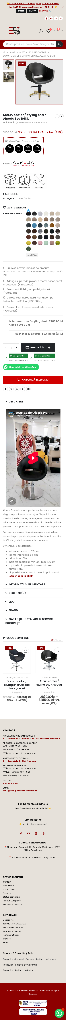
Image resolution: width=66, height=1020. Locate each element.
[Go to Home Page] (4, 52)
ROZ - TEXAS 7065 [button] (40, 243)
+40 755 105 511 (11, 783)
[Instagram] (56, 18)
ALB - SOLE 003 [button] (46, 213)
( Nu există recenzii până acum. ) (31, 122)
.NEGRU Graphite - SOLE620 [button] (34, 213)
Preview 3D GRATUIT (13, 904)
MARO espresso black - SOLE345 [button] (51, 231)
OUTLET (9, 678)
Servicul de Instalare (13, 927)
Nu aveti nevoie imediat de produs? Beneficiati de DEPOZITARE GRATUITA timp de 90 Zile (32, 271)
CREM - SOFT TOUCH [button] (57, 225)
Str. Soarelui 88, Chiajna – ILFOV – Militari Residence (31, 738)
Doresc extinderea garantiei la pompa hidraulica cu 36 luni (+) (28, 299)
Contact (7, 881)
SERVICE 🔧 (45, 10)
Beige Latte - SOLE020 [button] (28, 219)
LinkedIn (17, 389)
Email (28, 389)
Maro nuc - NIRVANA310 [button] (34, 237)
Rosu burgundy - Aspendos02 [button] (34, 243)
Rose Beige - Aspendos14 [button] (28, 243)
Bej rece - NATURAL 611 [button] (57, 219)
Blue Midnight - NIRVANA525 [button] (40, 225)
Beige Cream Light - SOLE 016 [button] (57, 213)
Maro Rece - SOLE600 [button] (46, 237)
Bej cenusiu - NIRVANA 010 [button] (51, 219)
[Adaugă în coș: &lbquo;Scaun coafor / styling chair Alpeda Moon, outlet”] (25, 650)
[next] (61, 116)
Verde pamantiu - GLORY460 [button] (28, 248)
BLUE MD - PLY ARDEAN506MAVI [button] (34, 225)
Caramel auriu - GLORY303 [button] (51, 225)
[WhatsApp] (61, 18)
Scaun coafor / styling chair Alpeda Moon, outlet (16, 684)
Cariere (7, 938)
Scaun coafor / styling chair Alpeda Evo (49, 684)
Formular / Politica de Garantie (20, 964)
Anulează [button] (32, 255)
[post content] (17, 659)
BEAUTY (32, 11)
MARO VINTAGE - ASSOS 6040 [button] (51, 237)
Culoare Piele (12, 213)
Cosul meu (8, 885)
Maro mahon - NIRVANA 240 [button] (28, 237)
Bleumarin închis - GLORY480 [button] (28, 225)
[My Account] (41, 31)
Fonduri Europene (12, 900)
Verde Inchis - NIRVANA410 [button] (51, 243)
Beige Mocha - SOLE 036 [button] (34, 219)
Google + (22, 389)
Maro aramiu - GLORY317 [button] (40, 231)
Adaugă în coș (40, 347)
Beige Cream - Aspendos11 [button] (51, 213)
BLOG (5, 942)
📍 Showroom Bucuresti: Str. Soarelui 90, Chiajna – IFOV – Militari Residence (33, 849)
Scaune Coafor (23, 198)
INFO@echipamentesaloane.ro (20, 790)
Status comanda (11, 896)
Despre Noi (8, 919)
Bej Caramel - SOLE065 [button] (46, 219)
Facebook (5, 389)
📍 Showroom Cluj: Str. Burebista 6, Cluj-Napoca (33, 857)
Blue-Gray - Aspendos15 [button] (46, 225)
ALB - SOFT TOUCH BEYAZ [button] (40, 213)
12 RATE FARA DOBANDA (14, 923)
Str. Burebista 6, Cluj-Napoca (19, 761)
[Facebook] (47, 18)
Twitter (11, 389)
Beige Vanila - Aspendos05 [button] (40, 219)
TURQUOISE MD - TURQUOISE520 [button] (46, 243)
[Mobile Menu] (5, 31)
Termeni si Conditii (12, 931)
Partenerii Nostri (11, 934)
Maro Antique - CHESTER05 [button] (34, 231)
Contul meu (9, 889)
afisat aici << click (21, 576)
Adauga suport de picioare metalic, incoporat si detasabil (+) (32, 282)
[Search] (59, 44)
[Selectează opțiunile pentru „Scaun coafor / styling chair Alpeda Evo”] (57, 650)
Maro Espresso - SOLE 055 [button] (46, 231)
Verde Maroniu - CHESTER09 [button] (57, 243)
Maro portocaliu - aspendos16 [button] (40, 237)
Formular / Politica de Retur (18, 970)
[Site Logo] (14, 30)
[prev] (57, 116)
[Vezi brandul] (23, 163)
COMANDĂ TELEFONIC (35, 379)
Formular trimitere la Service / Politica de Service (29, 959)
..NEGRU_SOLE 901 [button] (28, 213)
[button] (19, 82)
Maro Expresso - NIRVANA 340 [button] (57, 231)
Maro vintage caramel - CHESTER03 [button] (57, 237)
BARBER (21, 11)
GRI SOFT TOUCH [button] (28, 231)
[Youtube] (51, 18)
